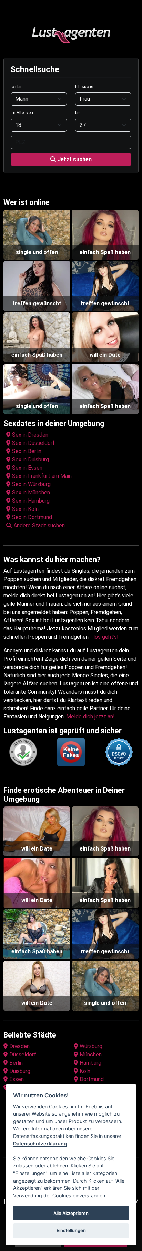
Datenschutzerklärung (40, 1143)
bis (78, 112)
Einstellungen (71, 1230)
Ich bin (17, 86)
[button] (72, 526)
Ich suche (84, 86)
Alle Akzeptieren (71, 1213)
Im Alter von (22, 112)
